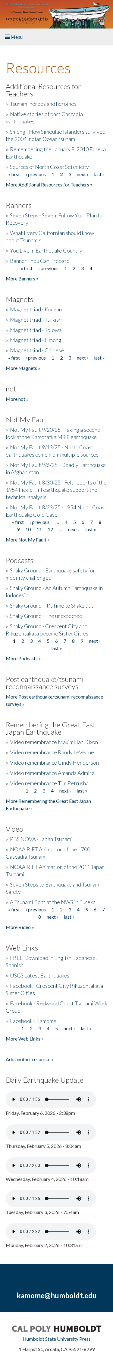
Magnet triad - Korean (36, 309)
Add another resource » (30, 1059)
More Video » (20, 927)
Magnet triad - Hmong (35, 340)
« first (14, 174)
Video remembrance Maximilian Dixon (54, 742)
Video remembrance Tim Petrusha (49, 783)
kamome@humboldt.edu (57, 1295)
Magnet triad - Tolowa (35, 330)
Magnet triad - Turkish (35, 319)
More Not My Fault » (28, 539)
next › (82, 174)
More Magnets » (23, 368)
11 (39, 529)
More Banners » (22, 278)
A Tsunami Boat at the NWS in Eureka (53, 902)
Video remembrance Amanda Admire (52, 773)
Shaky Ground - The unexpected (46, 615)
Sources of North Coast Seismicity (49, 166)
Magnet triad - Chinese (37, 350)
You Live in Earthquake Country (46, 250)
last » (99, 174)
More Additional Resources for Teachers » (49, 184)
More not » (17, 399)
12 (50, 529)
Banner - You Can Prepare (40, 260)
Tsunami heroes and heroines (43, 103)
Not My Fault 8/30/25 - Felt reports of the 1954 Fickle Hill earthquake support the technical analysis (56, 489)
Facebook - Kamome (33, 1021)
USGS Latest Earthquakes (39, 975)
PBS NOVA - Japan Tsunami (41, 839)
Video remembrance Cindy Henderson (54, 762)
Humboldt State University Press (57, 1339)
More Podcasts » (23, 658)
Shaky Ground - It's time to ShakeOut (51, 605)
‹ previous (36, 174)
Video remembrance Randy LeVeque (52, 752)
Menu (16, 37)
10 (28, 529)
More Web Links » (25, 1038)
